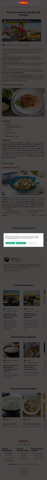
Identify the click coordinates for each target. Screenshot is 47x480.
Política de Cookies (35, 238)
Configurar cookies (32, 243)
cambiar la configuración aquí (13, 238)
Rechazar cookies (21, 243)
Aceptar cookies (10, 243)
